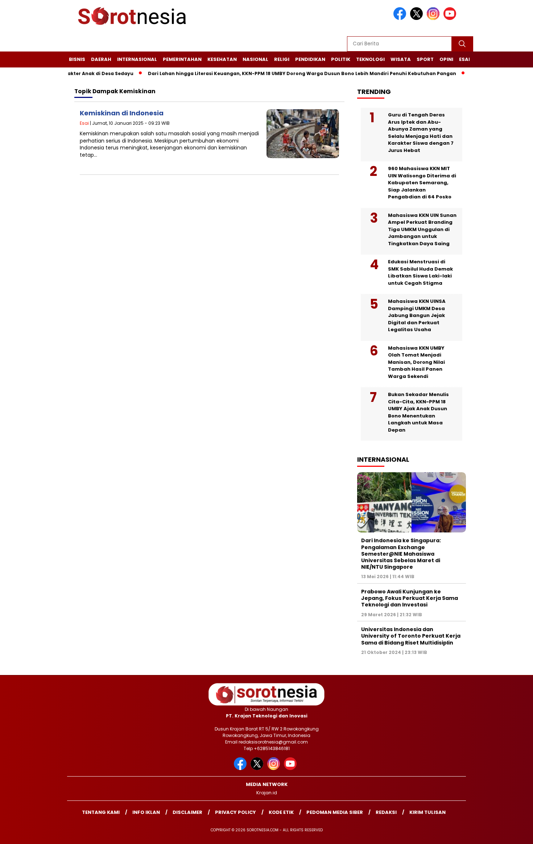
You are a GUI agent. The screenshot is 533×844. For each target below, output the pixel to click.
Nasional (255, 59)
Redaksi (386, 812)
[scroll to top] (511, 832)
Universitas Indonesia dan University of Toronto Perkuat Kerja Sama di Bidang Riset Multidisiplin (410, 636)
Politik (340, 59)
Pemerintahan (182, 59)
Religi (281, 59)
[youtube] (451, 18)
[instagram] (434, 18)
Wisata (401, 59)
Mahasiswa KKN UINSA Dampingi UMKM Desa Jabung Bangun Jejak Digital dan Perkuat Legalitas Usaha (417, 315)
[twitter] (417, 18)
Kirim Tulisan (427, 812)
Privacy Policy (235, 812)
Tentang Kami (101, 812)
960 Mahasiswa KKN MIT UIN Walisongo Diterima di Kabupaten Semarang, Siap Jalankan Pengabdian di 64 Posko (422, 182)
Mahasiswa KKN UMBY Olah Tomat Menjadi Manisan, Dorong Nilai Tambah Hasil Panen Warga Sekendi (416, 362)
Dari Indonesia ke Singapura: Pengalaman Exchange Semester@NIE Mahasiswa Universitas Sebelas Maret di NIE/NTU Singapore (401, 554)
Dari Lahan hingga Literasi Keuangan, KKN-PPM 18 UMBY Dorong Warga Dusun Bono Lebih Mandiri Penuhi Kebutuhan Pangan (285, 73)
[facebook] (401, 18)
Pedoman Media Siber (334, 812)
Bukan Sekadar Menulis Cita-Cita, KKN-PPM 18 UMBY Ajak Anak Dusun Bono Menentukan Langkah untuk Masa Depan (418, 412)
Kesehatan (222, 59)
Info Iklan (146, 812)
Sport (425, 59)
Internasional (137, 59)
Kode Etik (281, 812)
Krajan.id (266, 792)
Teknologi (370, 59)
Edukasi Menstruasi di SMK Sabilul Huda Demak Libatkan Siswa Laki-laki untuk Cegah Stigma (420, 272)
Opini (446, 59)
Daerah (101, 59)
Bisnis (77, 59)
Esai (464, 59)
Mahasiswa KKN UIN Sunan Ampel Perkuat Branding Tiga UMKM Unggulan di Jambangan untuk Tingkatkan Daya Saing (422, 229)
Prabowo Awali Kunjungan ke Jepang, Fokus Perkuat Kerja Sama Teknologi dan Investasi (409, 598)
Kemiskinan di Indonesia (122, 113)
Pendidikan (310, 59)
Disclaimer (187, 812)
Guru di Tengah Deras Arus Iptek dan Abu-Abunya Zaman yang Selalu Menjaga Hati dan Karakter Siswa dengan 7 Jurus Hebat (421, 132)
